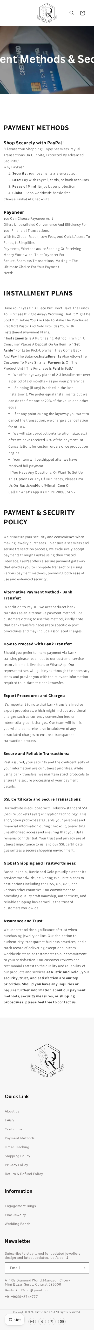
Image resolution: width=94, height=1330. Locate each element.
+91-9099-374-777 (21, 1297)
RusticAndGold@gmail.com (28, 1290)
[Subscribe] (83, 1268)
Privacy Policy (16, 1165)
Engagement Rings (20, 1206)
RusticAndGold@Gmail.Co (41, 485)
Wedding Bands (18, 1224)
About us (12, 1111)
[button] (9, 13)
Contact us (14, 1129)
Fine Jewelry (15, 1215)
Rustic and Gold (45, 1312)
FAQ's (9, 1120)
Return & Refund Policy (24, 1174)
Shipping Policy (17, 1156)
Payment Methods (20, 1138)
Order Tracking (17, 1147)
